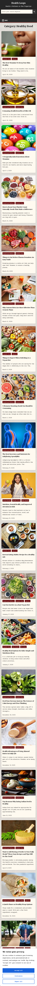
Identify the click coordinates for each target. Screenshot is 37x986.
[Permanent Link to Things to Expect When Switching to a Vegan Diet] (18, 339)
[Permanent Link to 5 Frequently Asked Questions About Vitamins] (18, 138)
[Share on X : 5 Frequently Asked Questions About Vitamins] (14, 149)
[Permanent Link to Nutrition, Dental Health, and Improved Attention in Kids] (18, 485)
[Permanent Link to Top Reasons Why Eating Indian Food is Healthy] (18, 783)
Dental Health (7, 500)
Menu (6, 20)
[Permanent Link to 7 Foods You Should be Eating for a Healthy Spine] (18, 933)
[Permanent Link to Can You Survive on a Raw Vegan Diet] (18, 586)
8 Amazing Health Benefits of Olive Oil (16, 111)
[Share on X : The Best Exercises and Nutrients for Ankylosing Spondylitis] (14, 447)
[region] (18, 967)
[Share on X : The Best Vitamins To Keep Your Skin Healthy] (14, 55)
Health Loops (18, 3)
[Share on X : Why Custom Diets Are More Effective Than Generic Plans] (14, 300)
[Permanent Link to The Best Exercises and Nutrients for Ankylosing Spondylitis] (18, 435)
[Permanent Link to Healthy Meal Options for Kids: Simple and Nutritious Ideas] (18, 632)
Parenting (23, 647)
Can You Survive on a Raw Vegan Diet (16, 605)
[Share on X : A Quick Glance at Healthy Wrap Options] (14, 897)
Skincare (14, 59)
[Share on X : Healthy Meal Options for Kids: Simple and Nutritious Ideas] (14, 643)
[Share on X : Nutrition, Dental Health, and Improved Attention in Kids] (14, 497)
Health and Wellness (8, 107)
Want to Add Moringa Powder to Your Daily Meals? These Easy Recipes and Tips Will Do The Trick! (18, 854)
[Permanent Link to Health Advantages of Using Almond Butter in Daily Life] (18, 732)
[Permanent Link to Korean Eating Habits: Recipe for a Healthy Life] (18, 536)
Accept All (18, 970)
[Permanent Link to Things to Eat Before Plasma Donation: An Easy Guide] (18, 238)
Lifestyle (14, 354)
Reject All (18, 981)
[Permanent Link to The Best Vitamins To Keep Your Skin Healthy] (18, 44)
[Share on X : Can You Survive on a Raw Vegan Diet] (14, 598)
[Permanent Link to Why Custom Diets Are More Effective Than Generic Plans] (18, 289)
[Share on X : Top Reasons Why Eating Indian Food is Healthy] (14, 794)
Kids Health (25, 500)
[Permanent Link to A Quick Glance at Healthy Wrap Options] (18, 885)
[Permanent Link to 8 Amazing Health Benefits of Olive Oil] (18, 92)
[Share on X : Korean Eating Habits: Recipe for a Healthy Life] (14, 547)
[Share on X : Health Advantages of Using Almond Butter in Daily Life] (14, 744)
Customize (18, 976)
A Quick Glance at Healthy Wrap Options (17, 904)
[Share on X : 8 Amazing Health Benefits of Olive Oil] (14, 104)
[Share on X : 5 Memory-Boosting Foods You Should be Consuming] (14, 399)
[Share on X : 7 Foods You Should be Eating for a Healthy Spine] (14, 945)
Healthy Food (6, 59)
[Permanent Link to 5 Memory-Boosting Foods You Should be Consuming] (18, 387)
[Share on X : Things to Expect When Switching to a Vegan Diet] (14, 351)
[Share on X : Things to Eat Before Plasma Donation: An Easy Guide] (14, 250)
